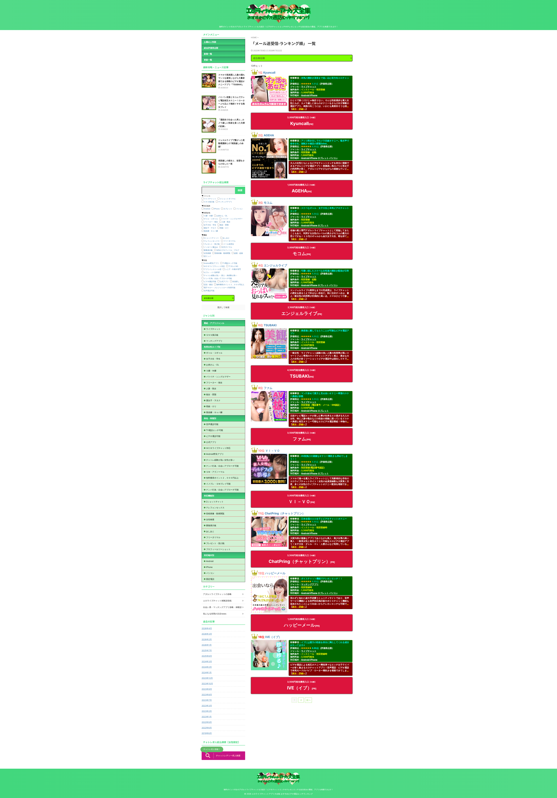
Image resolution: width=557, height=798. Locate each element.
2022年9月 (207, 722)
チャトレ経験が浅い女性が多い (220, 460)
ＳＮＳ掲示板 (209, 202)
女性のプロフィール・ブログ (227, 250)
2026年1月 (207, 645)
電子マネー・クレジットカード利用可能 (219, 287)
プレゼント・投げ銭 (212, 244)
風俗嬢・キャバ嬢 (211, 231)
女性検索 (207, 253)
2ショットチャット (211, 238)
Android (305, 95)
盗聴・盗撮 (238, 253)
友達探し (235, 281)
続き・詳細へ (298, 109)
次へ (308, 700)
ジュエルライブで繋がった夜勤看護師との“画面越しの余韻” (231, 143)
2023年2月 (207, 711)
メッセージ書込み (211, 247)
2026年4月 (207, 628)
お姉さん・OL (221, 216)
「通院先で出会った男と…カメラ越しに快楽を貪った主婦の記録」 (231, 122)
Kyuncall (269, 72)
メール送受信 (228, 244)
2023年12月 (207, 678)
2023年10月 (207, 683)
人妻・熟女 (226, 222)
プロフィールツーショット (218, 549)
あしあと (226, 238)
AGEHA (269, 135)
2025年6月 (207, 656)
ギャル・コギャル (211, 219)
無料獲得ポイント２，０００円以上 (230, 284)
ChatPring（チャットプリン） (285, 513)
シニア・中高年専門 (233, 269)
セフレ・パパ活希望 (212, 272)
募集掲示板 (208, 250)
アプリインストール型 (212, 269)
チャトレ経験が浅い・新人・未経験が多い (220, 275)
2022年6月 (207, 727)
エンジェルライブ (275, 265)
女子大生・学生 (210, 225)
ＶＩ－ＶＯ (272, 450)
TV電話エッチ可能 (230, 263)
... (348, 106)
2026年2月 (207, 639)
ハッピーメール (275, 573)
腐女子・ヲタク (210, 228)
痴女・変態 (224, 225)
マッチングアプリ (310, 584)
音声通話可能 (209, 291)
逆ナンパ (207, 256)
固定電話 (210, 579)
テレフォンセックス (212, 241)
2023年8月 (207, 694)
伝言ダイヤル (227, 247)
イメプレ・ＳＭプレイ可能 (218, 483)
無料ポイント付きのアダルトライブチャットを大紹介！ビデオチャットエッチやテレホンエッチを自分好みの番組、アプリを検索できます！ (278, 789)
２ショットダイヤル (228, 199)
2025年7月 (207, 650)
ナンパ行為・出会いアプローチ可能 (218, 278)
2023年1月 (207, 716)
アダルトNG (233, 266)
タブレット (323, 158)
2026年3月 (207, 634)
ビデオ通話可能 (210, 281)
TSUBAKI (270, 325)
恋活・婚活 (208, 284)
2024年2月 (207, 667)
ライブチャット (308, 86)
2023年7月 (207, 700)
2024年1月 (207, 672)
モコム (268, 202)
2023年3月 (207, 705)
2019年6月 (207, 733)
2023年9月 (207, 689)
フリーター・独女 (211, 222)
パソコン (333, 158)
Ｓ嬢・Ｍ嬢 (208, 216)
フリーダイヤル (229, 241)
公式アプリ (224, 281)
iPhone (313, 95)
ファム (268, 388)
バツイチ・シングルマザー (232, 219)
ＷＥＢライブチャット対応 (214, 266)
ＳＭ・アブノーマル (215, 472)
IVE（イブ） (273, 637)
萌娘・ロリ (224, 228)
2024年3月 (207, 661)
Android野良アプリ (211, 263)
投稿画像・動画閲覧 (222, 253)
